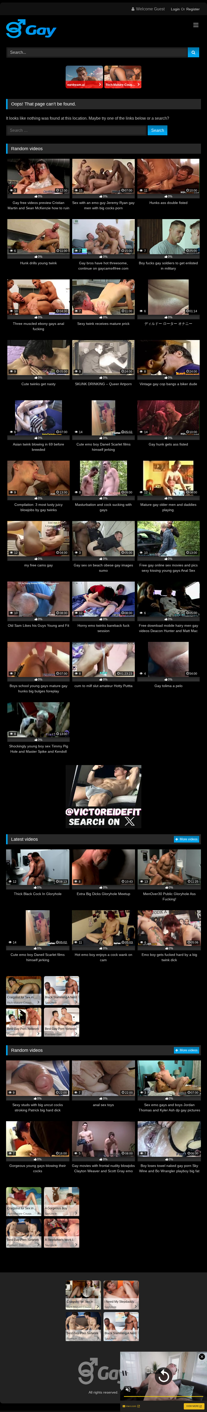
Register (193, 9)
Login (175, 9)
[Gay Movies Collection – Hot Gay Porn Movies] (103, 29)
